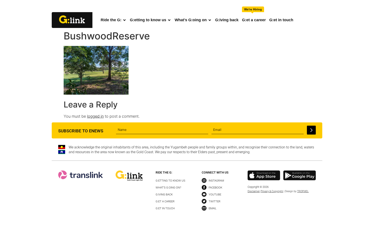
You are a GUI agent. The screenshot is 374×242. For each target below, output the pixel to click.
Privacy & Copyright (272, 191)
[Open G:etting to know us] (169, 20)
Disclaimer (254, 191)
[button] (318, 6)
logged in (95, 116)
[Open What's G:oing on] (210, 20)
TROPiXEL (303, 191)
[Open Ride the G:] (124, 20)
